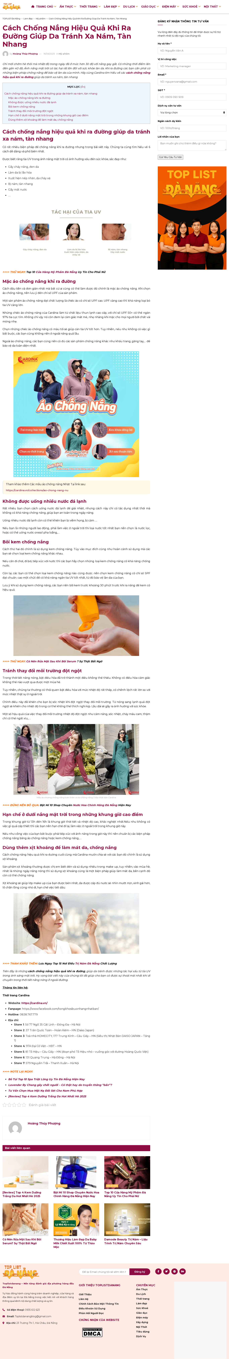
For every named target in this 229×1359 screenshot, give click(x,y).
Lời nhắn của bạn (169, 136)
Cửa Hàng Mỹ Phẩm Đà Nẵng (56, 272)
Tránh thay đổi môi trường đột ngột (30, 111)
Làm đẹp (110, 6)
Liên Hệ (83, 1299)
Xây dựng (142, 1322)
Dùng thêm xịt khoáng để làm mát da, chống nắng (40, 119)
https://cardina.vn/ (34, 1003)
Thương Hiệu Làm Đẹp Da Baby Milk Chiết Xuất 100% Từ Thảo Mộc (75, 1243)
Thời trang (88, 6)
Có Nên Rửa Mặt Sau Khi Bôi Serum (51, 661)
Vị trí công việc (167, 59)
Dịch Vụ (141, 1336)
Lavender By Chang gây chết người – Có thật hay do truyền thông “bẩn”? (60, 1085)
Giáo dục (148, 6)
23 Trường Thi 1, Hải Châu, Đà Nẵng (36, 1323)
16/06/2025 (49, 53)
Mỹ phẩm (64, 53)
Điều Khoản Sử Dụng (92, 1308)
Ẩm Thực (66, 6)
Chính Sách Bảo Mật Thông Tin (99, 1303)
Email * (162, 74)
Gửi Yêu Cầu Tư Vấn (170, 157)
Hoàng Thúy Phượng (25, 53)
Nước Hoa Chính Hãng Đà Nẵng (95, 805)
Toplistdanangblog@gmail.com (33, 1316)
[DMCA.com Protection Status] (92, 1332)
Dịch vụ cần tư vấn (169, 105)
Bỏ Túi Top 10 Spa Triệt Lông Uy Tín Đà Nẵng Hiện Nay (46, 1079)
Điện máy (169, 6)
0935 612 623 (32, 1310)
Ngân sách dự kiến (169, 121)
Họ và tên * (164, 43)
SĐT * (161, 90)
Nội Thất (211, 6)
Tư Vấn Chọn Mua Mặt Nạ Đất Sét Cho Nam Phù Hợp (45, 1090)
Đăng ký (139, 1271)
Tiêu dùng (142, 1331)
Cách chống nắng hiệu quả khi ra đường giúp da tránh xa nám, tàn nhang (50, 93)
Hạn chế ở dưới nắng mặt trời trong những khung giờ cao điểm (48, 115)
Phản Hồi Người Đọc (91, 1313)
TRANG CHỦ (44, 6)
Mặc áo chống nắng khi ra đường (29, 97)
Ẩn (82, 86)
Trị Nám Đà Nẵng (87, 963)
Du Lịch (129, 6)
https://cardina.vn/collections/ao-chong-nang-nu (37, 490)
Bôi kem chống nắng (21, 106)
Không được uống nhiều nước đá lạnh (32, 102)
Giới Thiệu (85, 1294)
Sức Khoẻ (189, 6)
